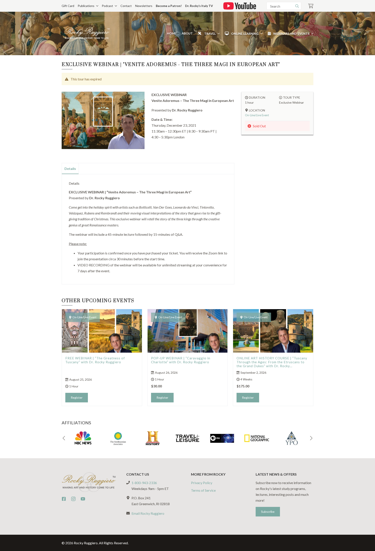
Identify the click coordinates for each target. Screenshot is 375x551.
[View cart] (310, 6)
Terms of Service (203, 490)
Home (171, 33)
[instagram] (73, 499)
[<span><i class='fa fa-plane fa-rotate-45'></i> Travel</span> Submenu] (218, 33)
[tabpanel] (148, 227)
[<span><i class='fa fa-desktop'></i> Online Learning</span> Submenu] (261, 33)
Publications (86, 6)
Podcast (107, 6)
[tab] (70, 168)
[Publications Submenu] (96, 6)
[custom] (64, 499)
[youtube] (83, 499)
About (187, 33)
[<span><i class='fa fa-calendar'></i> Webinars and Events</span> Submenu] (311, 33)
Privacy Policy (201, 483)
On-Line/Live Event (257, 115)
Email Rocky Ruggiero (148, 513)
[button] (64, 438)
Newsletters (143, 6)
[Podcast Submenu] (115, 6)
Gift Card (68, 6)
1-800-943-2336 (144, 483)
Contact (126, 6)
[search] (297, 6)
